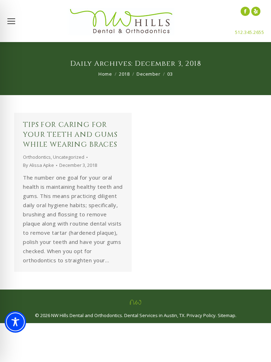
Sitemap (226, 315)
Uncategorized (68, 157)
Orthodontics (37, 157)
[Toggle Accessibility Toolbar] (15, 322)
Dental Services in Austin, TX (154, 315)
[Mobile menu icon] (11, 21)
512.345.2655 (249, 32)
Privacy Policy (201, 315)
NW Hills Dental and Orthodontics (86, 315)
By (38, 165)
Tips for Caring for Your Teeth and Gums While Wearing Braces (70, 134)
